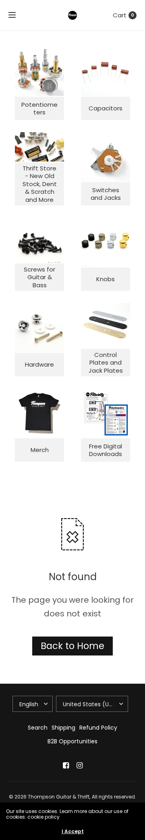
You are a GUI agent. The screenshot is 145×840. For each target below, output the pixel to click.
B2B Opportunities (72, 741)
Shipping (63, 728)
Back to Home (72, 645)
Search (38, 728)
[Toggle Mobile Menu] (17, 15)
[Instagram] (79, 765)
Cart (119, 15)
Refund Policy (98, 728)
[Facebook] (65, 765)
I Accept (73, 831)
